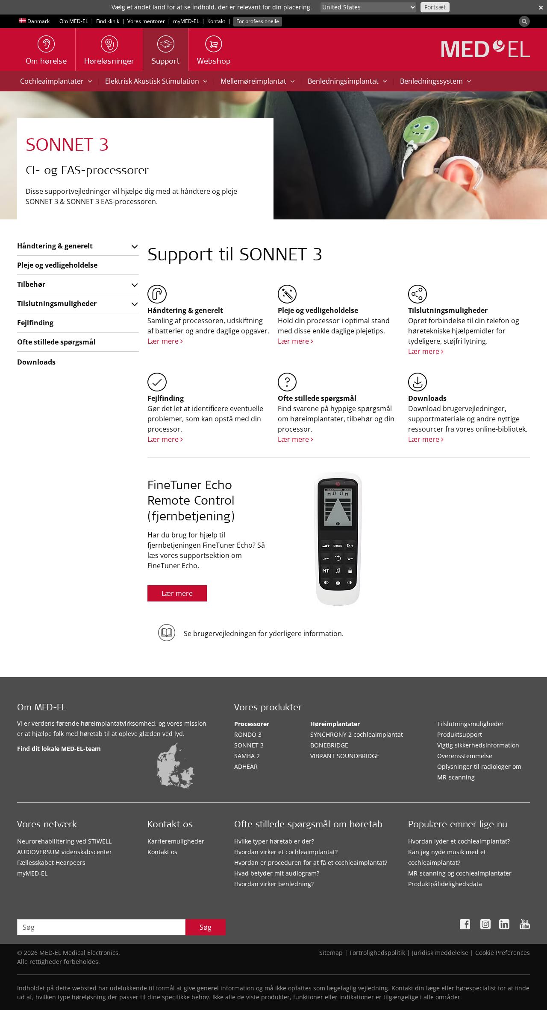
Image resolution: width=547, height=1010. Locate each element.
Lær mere (163, 341)
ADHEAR (246, 766)
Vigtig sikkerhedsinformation (478, 745)
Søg (206, 927)
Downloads (36, 362)
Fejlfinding (35, 322)
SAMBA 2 (247, 756)
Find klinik (107, 21)
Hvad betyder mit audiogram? (276, 873)
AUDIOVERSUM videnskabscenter (64, 852)
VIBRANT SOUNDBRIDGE (344, 756)
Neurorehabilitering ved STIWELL (64, 841)
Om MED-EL (73, 21)
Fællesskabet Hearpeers (51, 862)
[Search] (524, 21)
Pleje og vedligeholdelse (57, 265)
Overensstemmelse (464, 756)
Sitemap (331, 953)
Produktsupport (459, 734)
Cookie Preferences (502, 953)
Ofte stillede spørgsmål (56, 342)
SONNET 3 (249, 745)
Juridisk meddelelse (440, 953)
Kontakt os (162, 852)
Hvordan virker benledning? (274, 884)
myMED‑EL (186, 21)
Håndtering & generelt (55, 246)
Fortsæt (435, 7)
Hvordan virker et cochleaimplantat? (286, 852)
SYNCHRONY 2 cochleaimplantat (356, 734)
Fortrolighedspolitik (377, 953)
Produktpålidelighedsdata (445, 884)
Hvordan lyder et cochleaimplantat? (459, 841)
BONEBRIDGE (329, 745)
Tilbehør (31, 284)
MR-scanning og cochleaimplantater (460, 873)
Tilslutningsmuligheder (57, 303)
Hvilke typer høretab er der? (274, 841)
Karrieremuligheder (175, 841)
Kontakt (216, 21)
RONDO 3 (248, 734)
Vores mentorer (146, 21)
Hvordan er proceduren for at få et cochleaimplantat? (310, 862)
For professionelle (257, 21)
